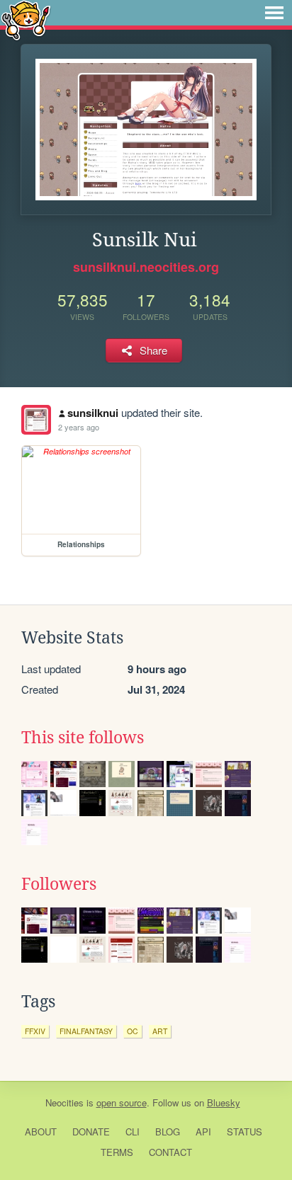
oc (132, 1031)
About (41, 1131)
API (203, 1131)
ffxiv (35, 1031)
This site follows (82, 737)
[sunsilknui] (36, 420)
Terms (117, 1152)
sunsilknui (92, 412)
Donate (91, 1131)
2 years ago (78, 427)
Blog (167, 1131)
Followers (58, 884)
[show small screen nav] (274, 12)
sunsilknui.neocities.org (146, 267)
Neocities (64, 1102)
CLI (132, 1131)
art (159, 1031)
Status (244, 1131)
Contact (170, 1152)
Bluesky (223, 1102)
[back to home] (26, 19)
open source (121, 1102)
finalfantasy (86, 1031)
